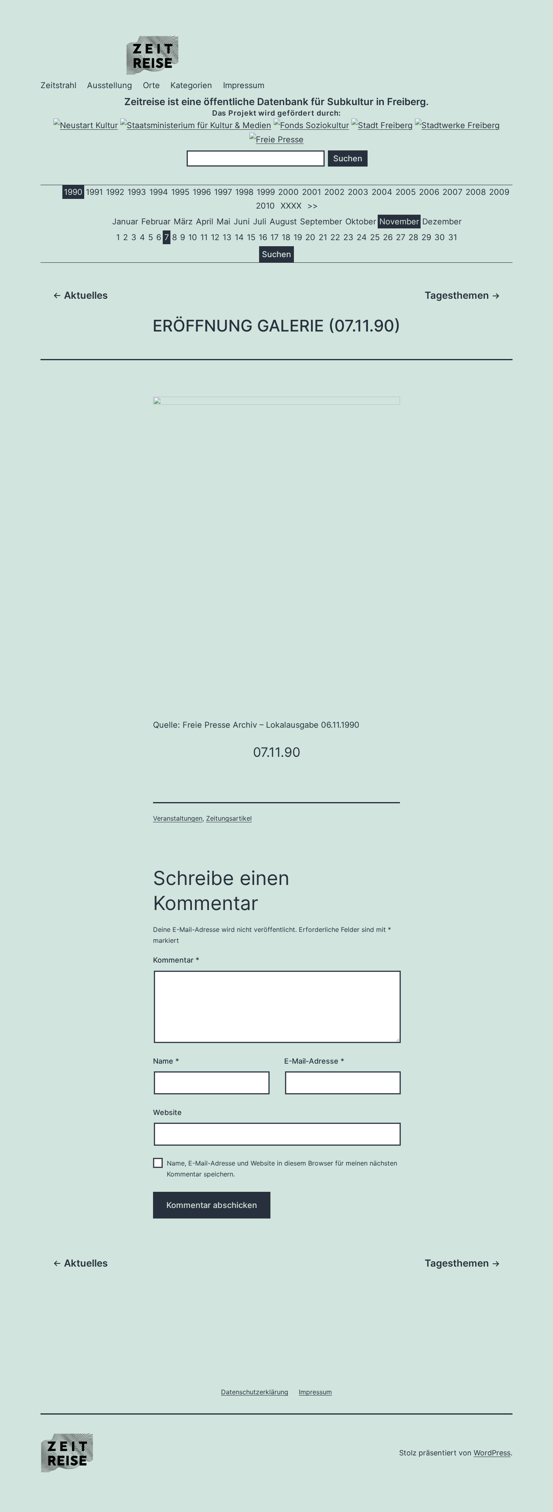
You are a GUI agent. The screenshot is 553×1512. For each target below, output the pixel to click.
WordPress (492, 1453)
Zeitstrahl (58, 85)
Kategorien (191, 85)
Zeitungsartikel (229, 818)
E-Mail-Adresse (314, 1061)
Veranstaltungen (177, 818)
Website (167, 1112)
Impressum (243, 85)
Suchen (276, 254)
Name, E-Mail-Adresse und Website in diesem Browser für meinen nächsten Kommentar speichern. (282, 1168)
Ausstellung (109, 85)
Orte (151, 85)
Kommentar (176, 960)
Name (166, 1061)
